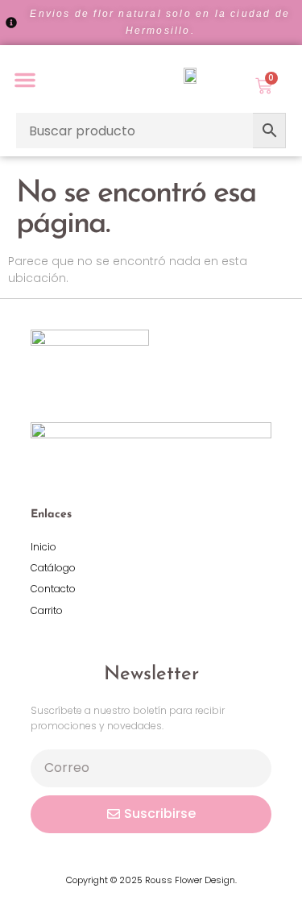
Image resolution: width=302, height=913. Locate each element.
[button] (25, 80)
